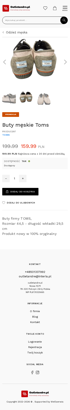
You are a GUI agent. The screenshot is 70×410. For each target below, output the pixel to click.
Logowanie (35, 341)
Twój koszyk (35, 352)
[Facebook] (32, 372)
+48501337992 (35, 272)
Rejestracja (35, 347)
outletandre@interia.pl (35, 276)
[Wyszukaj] (64, 20)
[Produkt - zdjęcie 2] (35, 62)
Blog (35, 316)
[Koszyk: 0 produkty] (55, 8)
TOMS (6, 135)
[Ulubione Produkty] (45, 8)
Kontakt (35, 322)
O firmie (35, 311)
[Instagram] (37, 372)
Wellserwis (57, 401)
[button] (4, 62)
